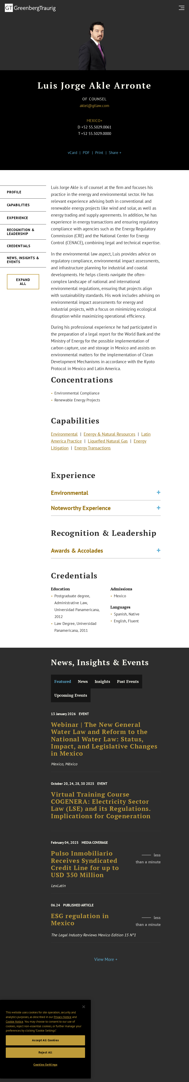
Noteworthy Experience (81, 508)
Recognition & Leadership (21, 232)
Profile (14, 192)
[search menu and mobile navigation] (182, 8)
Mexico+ (95, 120)
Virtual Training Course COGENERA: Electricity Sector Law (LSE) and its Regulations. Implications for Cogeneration (101, 805)
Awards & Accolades (77, 550)
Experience (17, 218)
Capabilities (18, 205)
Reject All (45, 1052)
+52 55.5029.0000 (96, 133)
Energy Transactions (92, 448)
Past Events (128, 681)
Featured (62, 681)
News (83, 681)
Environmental (64, 434)
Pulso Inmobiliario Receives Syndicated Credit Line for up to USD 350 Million (85, 864)
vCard (72, 152)
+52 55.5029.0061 (96, 127)
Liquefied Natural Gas (108, 441)
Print (99, 152)
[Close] (83, 1006)
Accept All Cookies (45, 1040)
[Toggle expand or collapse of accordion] (159, 492)
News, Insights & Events (23, 260)
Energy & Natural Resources (109, 434)
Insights (102, 681)
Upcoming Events (70, 695)
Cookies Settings (45, 1065)
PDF (86, 152)
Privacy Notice (62, 1017)
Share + (115, 152)
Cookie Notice (14, 1022)
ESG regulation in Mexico (80, 919)
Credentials (18, 246)
